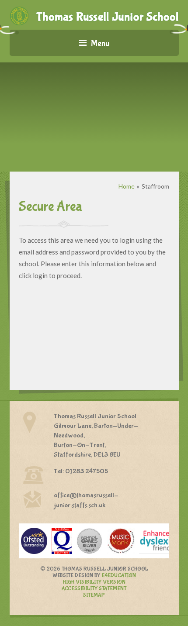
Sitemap (94, 595)
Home (126, 186)
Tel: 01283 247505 (81, 471)
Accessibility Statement (94, 588)
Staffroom (155, 186)
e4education (118, 575)
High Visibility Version (94, 582)
